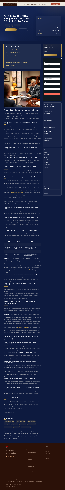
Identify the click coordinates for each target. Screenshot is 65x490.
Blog (39, 4)
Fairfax (45, 152)
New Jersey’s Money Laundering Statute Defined (14, 49)
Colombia (46, 191)
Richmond (46, 167)
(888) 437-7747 (56, 1)
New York (45, 181)
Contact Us (43, 4)
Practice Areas (33, 4)
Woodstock (46, 186)
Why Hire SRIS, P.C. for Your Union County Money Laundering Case (17, 59)
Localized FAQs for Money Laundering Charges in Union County (17, 62)
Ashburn (45, 157)
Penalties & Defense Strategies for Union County (14, 55)
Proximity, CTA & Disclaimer (10, 65)
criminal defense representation (17, 192)
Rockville (45, 172)
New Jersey (46, 176)
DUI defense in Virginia (27, 269)
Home (24, 4)
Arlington (46, 162)
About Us (28, 4)
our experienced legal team (22, 327)
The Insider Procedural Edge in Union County (13, 52)
